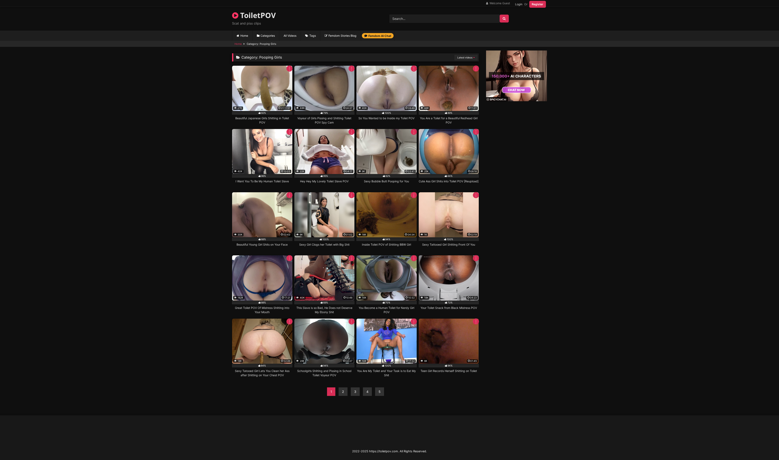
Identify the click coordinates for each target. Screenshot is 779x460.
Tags (312, 35)
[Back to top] (766, 448)
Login (518, 4)
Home (244, 35)
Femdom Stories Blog (342, 35)
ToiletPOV (257, 15)
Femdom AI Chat (379, 36)
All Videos (290, 35)
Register (537, 4)
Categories (267, 35)
